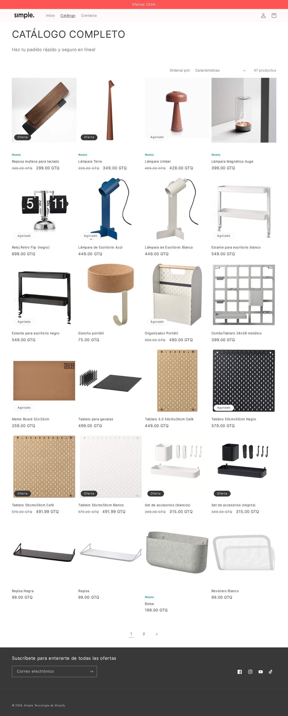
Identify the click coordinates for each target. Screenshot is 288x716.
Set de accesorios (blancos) (168, 505)
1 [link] (131, 634)
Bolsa (149, 604)
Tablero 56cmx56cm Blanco (101, 505)
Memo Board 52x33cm (30, 419)
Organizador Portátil (161, 333)
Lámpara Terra (90, 161)
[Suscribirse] (91, 671)
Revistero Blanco (225, 591)
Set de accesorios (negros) (234, 505)
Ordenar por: (180, 70)
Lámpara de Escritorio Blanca (169, 247)
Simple (28, 705)
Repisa (83, 591)
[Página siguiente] (157, 634)
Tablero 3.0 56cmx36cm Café (169, 419)
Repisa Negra (23, 591)
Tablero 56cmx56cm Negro (234, 419)
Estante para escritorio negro (36, 333)
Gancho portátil (91, 333)
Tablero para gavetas (95, 419)
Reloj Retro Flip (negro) (31, 247)
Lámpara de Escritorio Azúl (100, 247)
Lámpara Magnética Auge (232, 161)
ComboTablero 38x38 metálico (237, 333)
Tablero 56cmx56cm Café (33, 505)
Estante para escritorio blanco (236, 247)
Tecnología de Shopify (49, 705)
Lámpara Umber (158, 161)
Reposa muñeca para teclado (35, 161)
